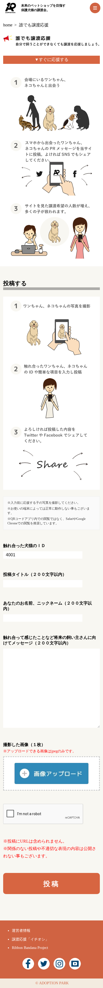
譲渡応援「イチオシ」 (30, 939)
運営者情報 (21, 931)
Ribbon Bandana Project (30, 948)
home (7, 25)
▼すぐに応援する (51, 59)
